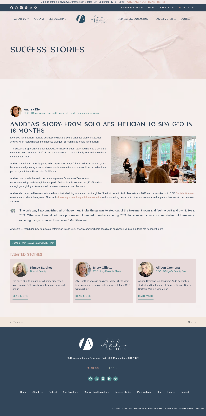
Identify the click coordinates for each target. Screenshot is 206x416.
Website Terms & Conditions (191, 408)
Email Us (93, 368)
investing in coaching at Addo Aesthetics (79, 197)
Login (113, 368)
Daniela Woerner (185, 193)
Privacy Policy (171, 408)
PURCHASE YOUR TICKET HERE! (145, 2)
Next (190, 322)
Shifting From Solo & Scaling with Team (33, 243)
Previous (16, 322)
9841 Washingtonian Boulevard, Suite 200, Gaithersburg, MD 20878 (103, 358)
